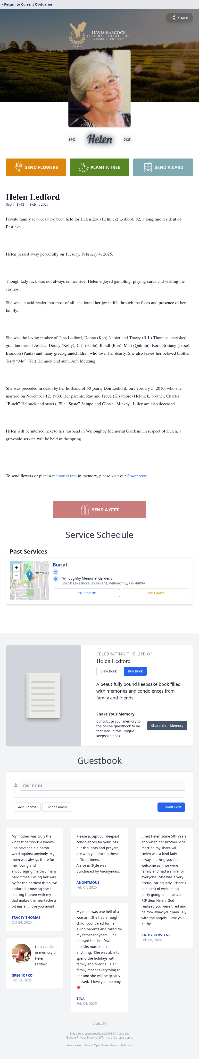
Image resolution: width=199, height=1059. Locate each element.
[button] (29, 576)
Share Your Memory (167, 725)
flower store (137, 475)
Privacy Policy (86, 1037)
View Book (108, 671)
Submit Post (171, 807)
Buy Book (135, 671)
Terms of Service (112, 1037)
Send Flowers (156, 593)
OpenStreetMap (105, 1045)
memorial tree (64, 475)
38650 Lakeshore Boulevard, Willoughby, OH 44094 (103, 583)
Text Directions (86, 593)
